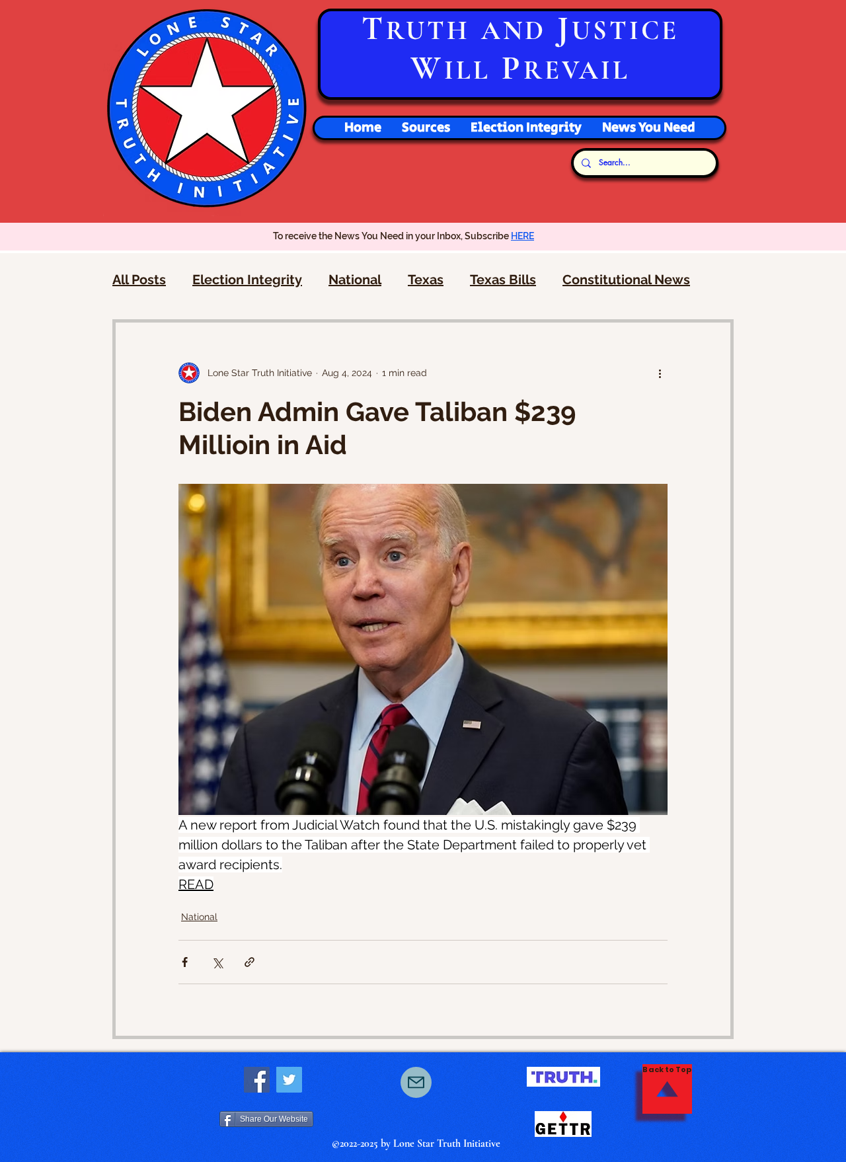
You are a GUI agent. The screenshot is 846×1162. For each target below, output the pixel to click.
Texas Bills (503, 280)
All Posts (139, 280)
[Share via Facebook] (184, 962)
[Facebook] (257, 1080)
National (354, 280)
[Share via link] (249, 962)
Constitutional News (626, 280)
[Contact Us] (416, 1082)
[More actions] (660, 373)
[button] (526, 128)
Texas (425, 280)
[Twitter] (289, 1080)
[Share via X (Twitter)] (217, 962)
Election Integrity (247, 280)
